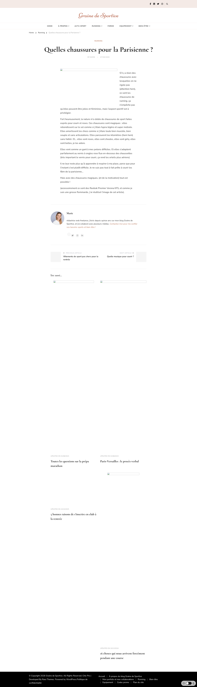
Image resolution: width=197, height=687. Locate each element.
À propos (62, 26)
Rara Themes (48, 679)
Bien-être (143, 26)
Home (50, 26)
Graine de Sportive (99, 15)
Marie (92, 57)
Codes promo (123, 682)
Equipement (126, 26)
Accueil (101, 676)
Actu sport (80, 26)
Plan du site (138, 682)
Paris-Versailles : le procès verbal (119, 461)
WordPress (71, 679)
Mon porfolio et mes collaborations (118, 679)
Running (96, 26)
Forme (111, 26)
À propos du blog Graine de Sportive (125, 676)
